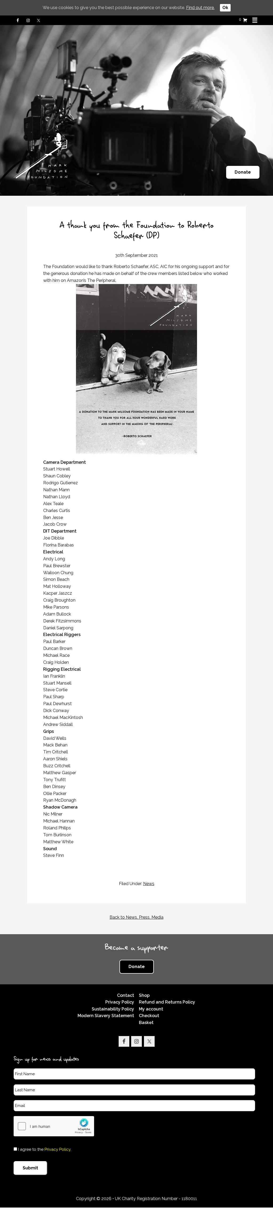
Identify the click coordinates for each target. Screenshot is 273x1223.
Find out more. (200, 7)
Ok (225, 7)
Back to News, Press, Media (136, 917)
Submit (30, 1167)
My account (151, 1009)
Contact (125, 995)
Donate (243, 172)
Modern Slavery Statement (106, 1015)
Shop (144, 995)
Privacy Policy (119, 1002)
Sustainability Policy (113, 1009)
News (148, 883)
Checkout (149, 1015)
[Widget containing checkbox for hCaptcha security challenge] (54, 1126)
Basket (146, 1022)
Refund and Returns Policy (167, 1002)
